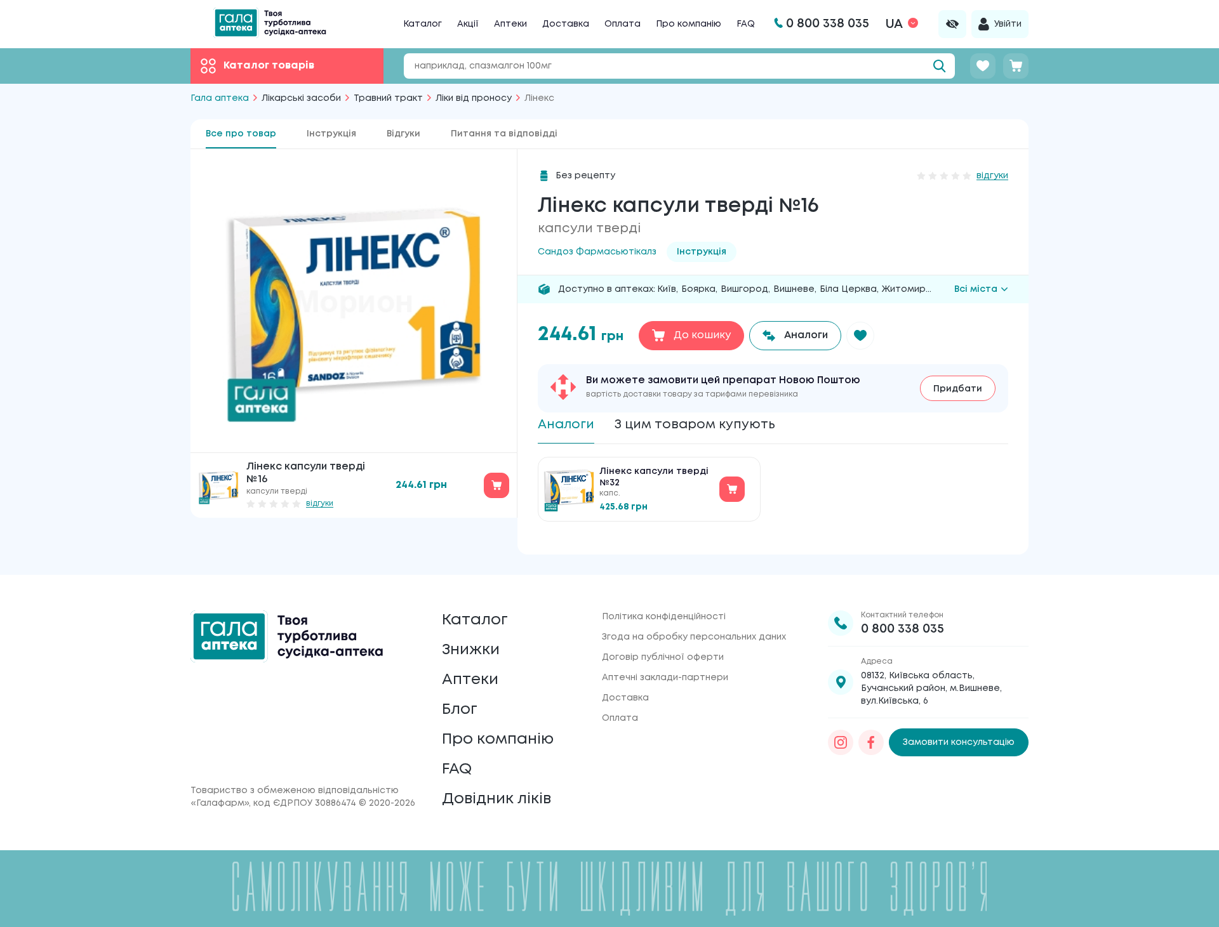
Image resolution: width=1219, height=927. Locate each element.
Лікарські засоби (301, 98)
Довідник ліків (496, 799)
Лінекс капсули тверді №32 (654, 477)
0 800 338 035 (902, 629)
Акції (468, 24)
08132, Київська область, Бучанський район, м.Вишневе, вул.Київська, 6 (931, 688)
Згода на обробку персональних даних (694, 637)
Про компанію (688, 24)
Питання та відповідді (504, 134)
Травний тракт (388, 98)
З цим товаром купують (695, 425)
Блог (459, 709)
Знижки (471, 650)
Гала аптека (219, 98)
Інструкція (331, 134)
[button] (860, 336)
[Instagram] (840, 742)
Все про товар (241, 134)
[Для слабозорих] (952, 24)
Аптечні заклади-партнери (665, 677)
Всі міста (975, 289)
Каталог (422, 24)
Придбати (957, 389)
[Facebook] (871, 742)
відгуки (319, 503)
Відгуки (403, 134)
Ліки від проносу (474, 98)
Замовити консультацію (959, 742)
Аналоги (566, 425)
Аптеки (510, 24)
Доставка (565, 24)
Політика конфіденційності (664, 617)
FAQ (745, 24)
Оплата (622, 24)
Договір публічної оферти (663, 657)
